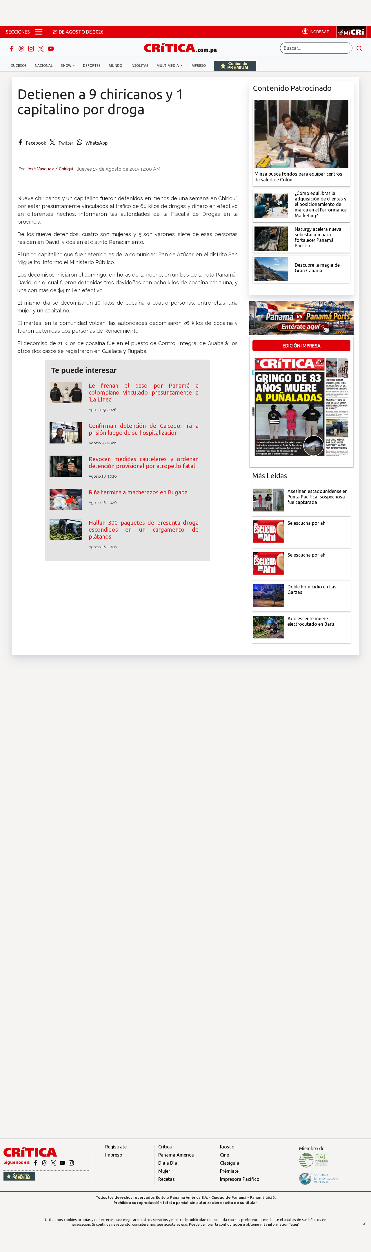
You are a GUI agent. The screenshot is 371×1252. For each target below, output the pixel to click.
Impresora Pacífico (239, 1179)
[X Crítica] (41, 48)
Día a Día (167, 1163)
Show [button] (66, 65)
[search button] (359, 48)
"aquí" (294, 1224)
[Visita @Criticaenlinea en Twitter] (45, 1162)
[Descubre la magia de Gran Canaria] (271, 268)
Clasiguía (229, 1163)
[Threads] (22, 48)
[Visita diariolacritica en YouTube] (63, 1162)
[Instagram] (32, 48)
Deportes (92, 65)
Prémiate (229, 1171)
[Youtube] (50, 48)
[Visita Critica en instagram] (71, 1162)
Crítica (165, 1146)
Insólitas (139, 65)
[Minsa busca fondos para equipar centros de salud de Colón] (301, 133)
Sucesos (19, 65)
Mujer (164, 1171)
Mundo (115, 65)
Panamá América (176, 1154)
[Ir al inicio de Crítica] (183, 47)
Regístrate (116, 1146)
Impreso (198, 65)
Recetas (166, 1179)
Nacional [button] (44, 65)
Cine (224, 1154)
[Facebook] (12, 48)
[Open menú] (39, 31)
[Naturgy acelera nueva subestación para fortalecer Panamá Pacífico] (271, 238)
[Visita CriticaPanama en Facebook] (36, 1162)
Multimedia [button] (168, 65)
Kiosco (227, 1146)
